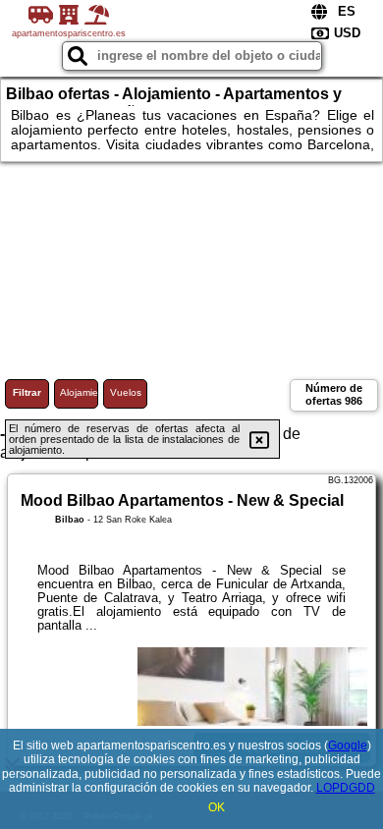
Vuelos (125, 392)
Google (347, 745)
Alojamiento (79, 392)
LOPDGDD (345, 788)
